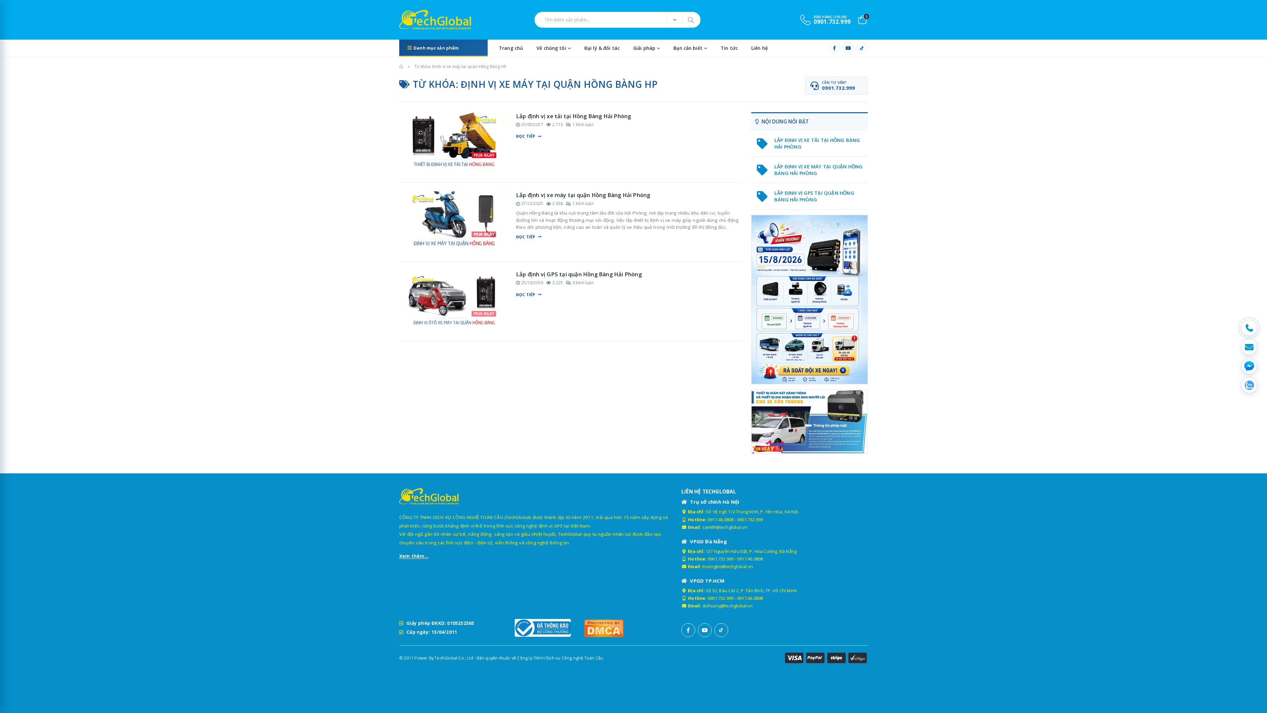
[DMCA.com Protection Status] (615, 628)
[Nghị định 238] (809, 299)
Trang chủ (511, 48)
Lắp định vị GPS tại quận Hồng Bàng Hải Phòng (579, 274)
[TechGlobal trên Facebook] (834, 48)
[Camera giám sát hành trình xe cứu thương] (809, 421)
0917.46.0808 (720, 520)
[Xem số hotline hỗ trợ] (1249, 328)
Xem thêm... (414, 556)
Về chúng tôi (551, 48)
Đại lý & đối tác (602, 48)
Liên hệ (759, 48)
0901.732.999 (750, 520)
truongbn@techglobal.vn (727, 566)
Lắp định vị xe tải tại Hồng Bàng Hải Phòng (573, 116)
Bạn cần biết (687, 48)
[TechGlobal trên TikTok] (862, 48)
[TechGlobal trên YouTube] (848, 48)
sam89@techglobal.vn (725, 527)
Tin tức (729, 48)
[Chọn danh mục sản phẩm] (674, 20)
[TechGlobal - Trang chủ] (417, 20)
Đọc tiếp (526, 136)
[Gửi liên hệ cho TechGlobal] (1249, 347)
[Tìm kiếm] (691, 20)
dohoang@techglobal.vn (727, 606)
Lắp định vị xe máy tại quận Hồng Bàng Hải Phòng (583, 195)
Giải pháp (644, 48)
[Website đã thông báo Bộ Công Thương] (546, 628)
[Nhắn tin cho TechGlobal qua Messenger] (1249, 366)
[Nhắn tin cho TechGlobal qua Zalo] (1249, 385)
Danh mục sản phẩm (436, 48)
